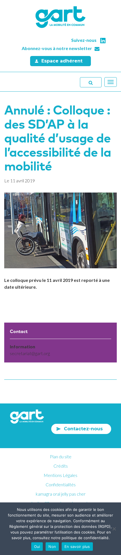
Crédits (60, 465)
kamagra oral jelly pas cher (61, 493)
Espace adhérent (61, 61)
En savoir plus (77, 546)
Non (52, 546)
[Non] (114, 529)
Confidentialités (61, 484)
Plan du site (60, 456)
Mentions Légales (60, 475)
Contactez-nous (83, 428)
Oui (37, 546)
